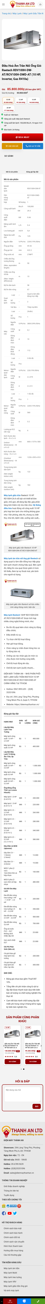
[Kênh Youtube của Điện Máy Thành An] (10, 1213)
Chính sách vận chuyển (14, 1242)
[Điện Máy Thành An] (22, 4)
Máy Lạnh (17, 13)
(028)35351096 (18, 1168)
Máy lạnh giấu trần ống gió (16, 1286)
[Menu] (3, 4)
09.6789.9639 (17, 1164)
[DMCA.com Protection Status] (4, 1206)
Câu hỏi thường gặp (12, 1255)
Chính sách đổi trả (12, 1237)
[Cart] (40, 4)
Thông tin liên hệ (11, 1191)
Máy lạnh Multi (10, 1273)
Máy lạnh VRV (10, 1282)
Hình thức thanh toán (13, 1246)
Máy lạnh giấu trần (12, 495)
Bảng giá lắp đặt (32, 172)
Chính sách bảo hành (13, 1233)
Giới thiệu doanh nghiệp (14, 1186)
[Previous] (4, 1045)
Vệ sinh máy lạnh (11, 1290)
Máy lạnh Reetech (12, 615)
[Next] (41, 1045)
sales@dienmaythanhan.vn (22, 1173)
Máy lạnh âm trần (11, 1268)
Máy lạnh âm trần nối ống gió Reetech (21, 558)
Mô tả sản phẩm (12, 172)
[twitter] (15, 1213)
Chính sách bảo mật (13, 1228)
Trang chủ (6, 13)
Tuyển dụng (9, 1195)
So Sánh (8, 156)
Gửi (36, 1106)
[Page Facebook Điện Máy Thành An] (4, 1213)
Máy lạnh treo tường (13, 1277)
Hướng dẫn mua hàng (13, 1250)
